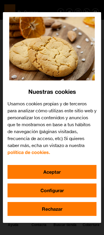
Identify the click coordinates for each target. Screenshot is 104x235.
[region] (52, 117)
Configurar (52, 190)
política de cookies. (29, 152)
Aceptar (52, 172)
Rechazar (52, 209)
